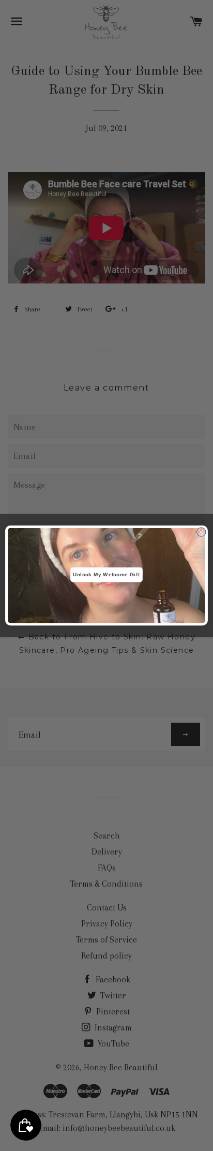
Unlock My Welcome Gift (106, 574)
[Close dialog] (201, 532)
